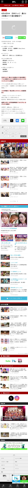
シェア (17, 120)
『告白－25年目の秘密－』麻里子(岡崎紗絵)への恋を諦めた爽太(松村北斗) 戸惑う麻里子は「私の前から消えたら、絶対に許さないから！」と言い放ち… (18, 324)
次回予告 (4, 10)
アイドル (17, 127)
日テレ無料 (20, 361)
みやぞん (7, 136)
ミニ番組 (3, 468)
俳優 (6, 130)
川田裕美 (13, 133)
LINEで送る (22, 120)
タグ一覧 (23, 136)
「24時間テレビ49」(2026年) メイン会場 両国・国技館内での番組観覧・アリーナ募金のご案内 (18, 332)
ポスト (11, 120)
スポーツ (3, 465)
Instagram (16, 398)
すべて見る (13, 201)
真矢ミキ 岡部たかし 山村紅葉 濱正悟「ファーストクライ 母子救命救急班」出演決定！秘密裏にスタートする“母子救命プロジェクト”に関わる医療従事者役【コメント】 (18, 341)
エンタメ (7, 127)
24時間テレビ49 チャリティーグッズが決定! (18, 348)
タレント (23, 127)
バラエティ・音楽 (4, 461)
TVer (7, 37)
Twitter (11, 398)
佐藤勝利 (13, 136)
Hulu (20, 37)
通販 (2, 471)
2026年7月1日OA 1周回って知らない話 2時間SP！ (18, 316)
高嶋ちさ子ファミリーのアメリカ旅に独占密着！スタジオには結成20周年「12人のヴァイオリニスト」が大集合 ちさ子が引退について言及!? (18, 309)
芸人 (12, 127)
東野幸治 (7, 133)
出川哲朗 (19, 133)
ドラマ (2, 458)
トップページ (4, 477)
